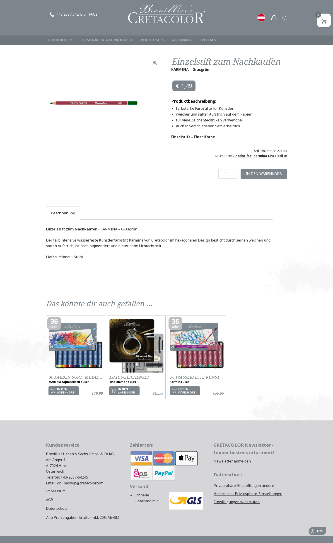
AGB (49, 499)
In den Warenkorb (264, 173)
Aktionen (182, 40)
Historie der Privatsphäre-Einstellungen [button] (248, 493)
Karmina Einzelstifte (270, 156)
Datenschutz (57, 508)
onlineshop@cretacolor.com (80, 483)
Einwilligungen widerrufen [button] (237, 501)
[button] (155, 62)
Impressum (55, 490)
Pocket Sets (152, 40)
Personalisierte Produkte (106, 40)
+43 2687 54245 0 (71, 14)
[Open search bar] (284, 18)
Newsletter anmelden (232, 461)
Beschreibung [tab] (63, 213)
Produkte (58, 40)
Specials (208, 40)
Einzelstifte (242, 156)
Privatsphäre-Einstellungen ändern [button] (244, 485)
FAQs (93, 14)
